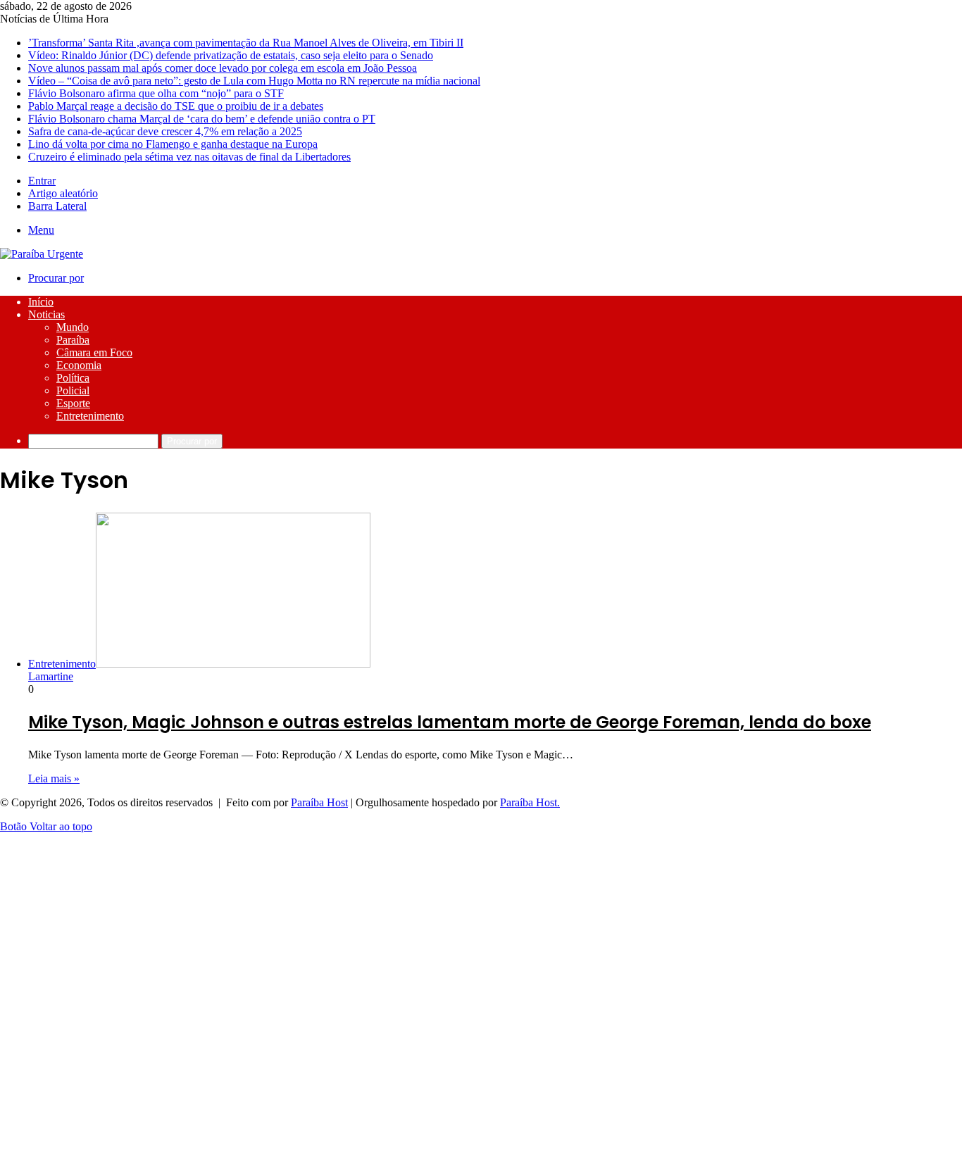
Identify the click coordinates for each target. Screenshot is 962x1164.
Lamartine (50, 676)
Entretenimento (90, 416)
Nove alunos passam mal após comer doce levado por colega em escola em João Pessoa (222, 68)
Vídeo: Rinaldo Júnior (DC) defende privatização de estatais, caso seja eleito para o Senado (230, 55)
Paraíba (72, 340)
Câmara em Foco (94, 352)
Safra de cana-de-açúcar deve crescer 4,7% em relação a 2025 (165, 131)
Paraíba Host (319, 802)
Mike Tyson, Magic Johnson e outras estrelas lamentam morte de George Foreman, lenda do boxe (449, 722)
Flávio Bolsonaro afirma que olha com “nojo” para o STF (156, 93)
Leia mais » (54, 778)
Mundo (72, 327)
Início (41, 302)
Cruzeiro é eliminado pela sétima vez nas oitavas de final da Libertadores (189, 157)
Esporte (73, 403)
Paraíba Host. (530, 802)
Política (72, 378)
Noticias (46, 314)
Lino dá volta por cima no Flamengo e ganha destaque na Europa (173, 144)
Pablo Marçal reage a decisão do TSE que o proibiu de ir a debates (175, 106)
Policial (72, 390)
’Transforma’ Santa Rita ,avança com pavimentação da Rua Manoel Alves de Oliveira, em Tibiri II (245, 43)
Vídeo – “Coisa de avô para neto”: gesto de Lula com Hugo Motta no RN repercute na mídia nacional (254, 81)
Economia (78, 365)
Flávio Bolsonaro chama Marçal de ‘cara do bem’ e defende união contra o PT (201, 119)
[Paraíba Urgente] (41, 254)
